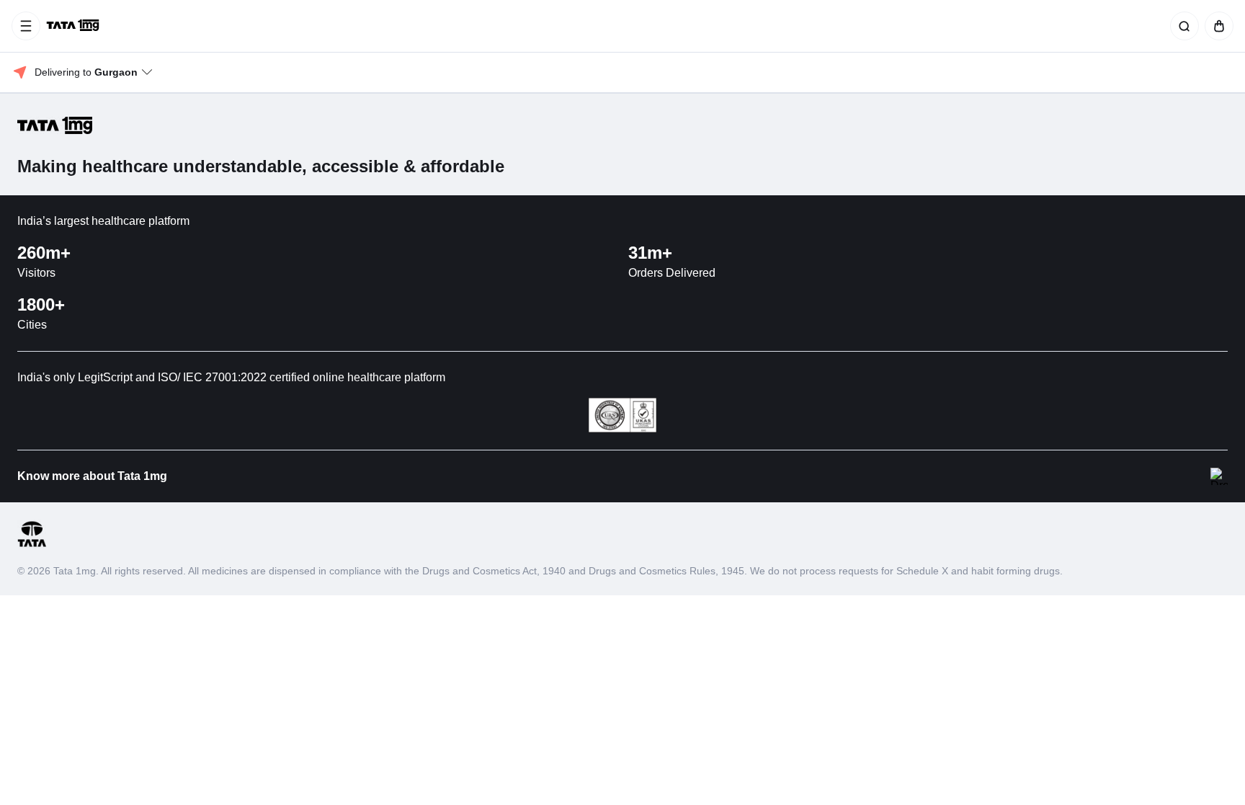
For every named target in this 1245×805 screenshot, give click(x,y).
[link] (74, 26)
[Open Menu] (26, 26)
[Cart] (1216, 26)
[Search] (1181, 26)
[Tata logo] (31, 544)
